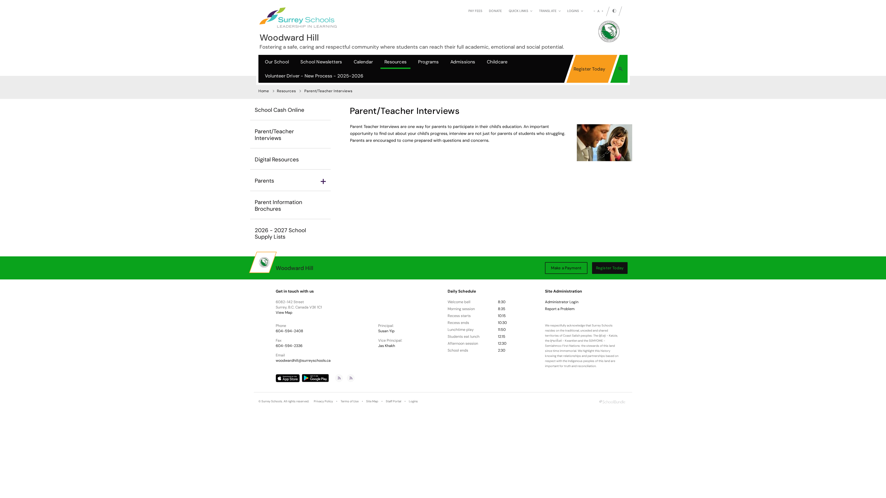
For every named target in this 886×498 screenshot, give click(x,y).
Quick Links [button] (518, 11)
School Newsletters (321, 62)
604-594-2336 (289, 345)
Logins (413, 401)
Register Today (589, 69)
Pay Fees (475, 11)
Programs (428, 62)
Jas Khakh (386, 345)
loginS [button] (573, 11)
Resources (395, 62)
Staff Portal (393, 401)
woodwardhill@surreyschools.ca (303, 360)
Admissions (462, 62)
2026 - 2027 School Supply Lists (280, 233)
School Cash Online (279, 109)
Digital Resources (277, 159)
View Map (284, 312)
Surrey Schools (271, 401)
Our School (277, 62)
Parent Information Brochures (278, 205)
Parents (264, 180)
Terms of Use (350, 401)
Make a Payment (566, 267)
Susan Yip (386, 331)
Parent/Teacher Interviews (274, 135)
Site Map (372, 401)
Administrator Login (561, 302)
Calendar (363, 62)
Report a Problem (560, 309)
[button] (621, 68)
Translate (548, 11)
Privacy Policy (323, 401)
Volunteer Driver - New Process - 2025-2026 (314, 76)
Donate (495, 11)
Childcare (497, 62)
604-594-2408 (289, 331)
